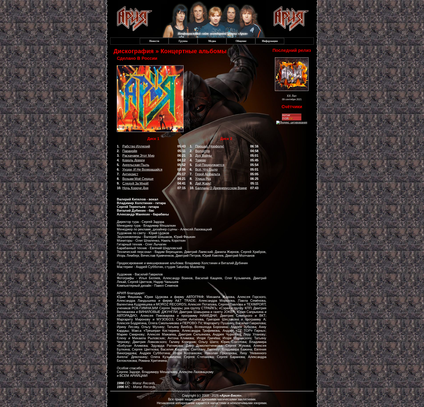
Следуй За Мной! (135, 183)
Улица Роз (203, 179)
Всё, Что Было (206, 169)
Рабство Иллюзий (136, 146)
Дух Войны (203, 155)
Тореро (200, 160)
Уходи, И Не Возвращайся (142, 169)
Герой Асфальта (207, 174)
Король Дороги (133, 160)
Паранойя (129, 151)
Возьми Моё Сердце (137, 179)
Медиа (212, 41)
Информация (270, 41)
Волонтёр (202, 151)
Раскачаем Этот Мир (138, 155)
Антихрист (130, 174)
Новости (154, 41)
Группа (183, 41)
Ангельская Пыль (135, 165)
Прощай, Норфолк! (209, 146)
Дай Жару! (203, 183)
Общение (241, 41)
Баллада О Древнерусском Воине (221, 188)
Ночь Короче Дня (135, 188)
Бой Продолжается (209, 165)
